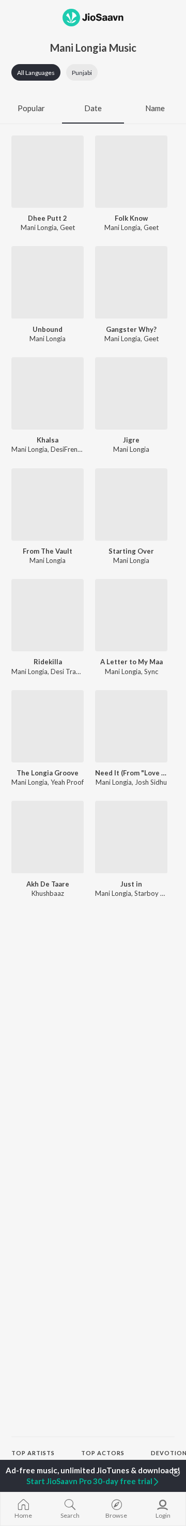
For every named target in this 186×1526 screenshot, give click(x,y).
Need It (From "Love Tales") (131, 773)
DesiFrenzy (67, 449)
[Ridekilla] (47, 615)
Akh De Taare (47, 884)
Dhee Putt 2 (47, 218)
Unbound (48, 329)
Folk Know (131, 218)
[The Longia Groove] (47, 726)
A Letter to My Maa (131, 662)
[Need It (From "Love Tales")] (131, 726)
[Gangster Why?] (131, 282)
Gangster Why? (131, 329)
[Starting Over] (131, 504)
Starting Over (131, 551)
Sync (151, 671)
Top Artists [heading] (33, 1452)
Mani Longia (39, 227)
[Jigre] (131, 393)
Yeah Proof (67, 782)
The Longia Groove (48, 773)
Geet (67, 227)
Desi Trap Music (75, 671)
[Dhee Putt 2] (47, 171)
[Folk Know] (131, 171)
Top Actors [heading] (103, 1452)
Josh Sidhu (151, 782)
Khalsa (47, 440)
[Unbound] (47, 282)
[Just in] (131, 837)
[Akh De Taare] (47, 837)
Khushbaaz (48, 893)
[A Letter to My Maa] (131, 615)
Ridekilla (48, 662)
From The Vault (47, 551)
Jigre (131, 440)
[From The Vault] (47, 504)
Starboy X (149, 893)
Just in (131, 884)
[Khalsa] (47, 393)
